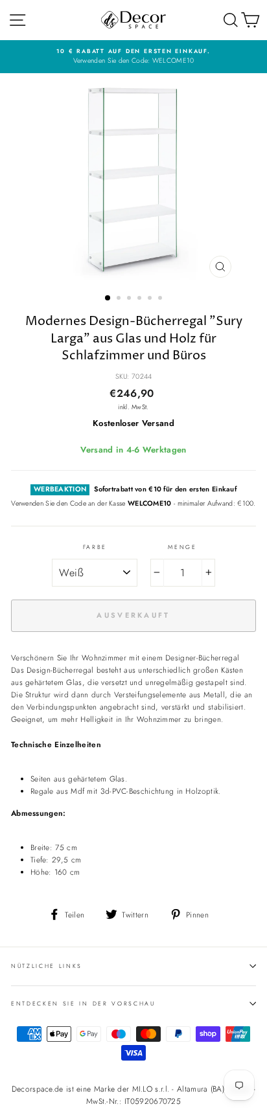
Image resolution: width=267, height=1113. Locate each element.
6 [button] (161, 299)
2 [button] (120, 299)
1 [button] (108, 298)
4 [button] (140, 299)
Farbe (95, 547)
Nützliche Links (46, 965)
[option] (133, 57)
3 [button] (130, 299)
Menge (182, 547)
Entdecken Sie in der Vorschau (83, 1003)
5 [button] (151, 299)
